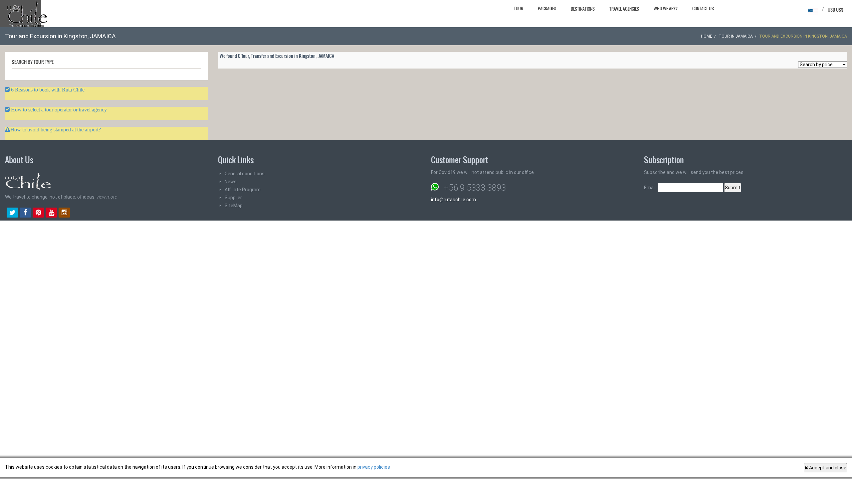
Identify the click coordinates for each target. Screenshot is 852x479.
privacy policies (373, 467)
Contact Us (703, 8)
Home (706, 36)
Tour (518, 8)
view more (107, 197)
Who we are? (666, 8)
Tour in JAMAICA (736, 36)
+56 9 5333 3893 (475, 188)
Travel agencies (624, 8)
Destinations (583, 8)
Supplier (233, 197)
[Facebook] (25, 213)
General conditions (245, 173)
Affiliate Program (243, 189)
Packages (547, 8)
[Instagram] (64, 213)
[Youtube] (51, 213)
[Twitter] (12, 213)
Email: (651, 187)
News (231, 181)
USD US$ (836, 9)
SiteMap (234, 205)
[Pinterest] (38, 213)
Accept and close (827, 467)
